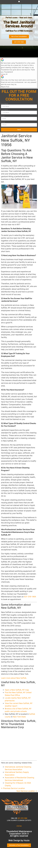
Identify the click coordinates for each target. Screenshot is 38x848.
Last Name (4, 110)
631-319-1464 (30, 597)
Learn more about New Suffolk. (14, 678)
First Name (4, 104)
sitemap (19, 826)
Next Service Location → (27, 791)
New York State (19, 717)
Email (2, 116)
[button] (19, 1)
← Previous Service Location (13, 788)
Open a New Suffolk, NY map (17, 690)
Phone (3, 122)
